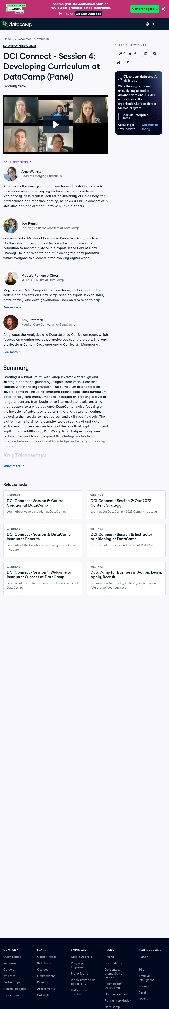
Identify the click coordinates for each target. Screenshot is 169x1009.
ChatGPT (144, 999)
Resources (24, 39)
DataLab (43, 995)
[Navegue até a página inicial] (17, 24)
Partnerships (11, 982)
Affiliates (9, 976)
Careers (8, 969)
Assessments (46, 988)
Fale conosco (12, 995)
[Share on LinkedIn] (145, 53)
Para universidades (118, 1000)
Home (8, 39)
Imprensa (9, 963)
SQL (141, 969)
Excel (142, 992)
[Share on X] (127, 62)
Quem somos (12, 956)
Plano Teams (79, 973)
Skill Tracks (45, 963)
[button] (56, 124)
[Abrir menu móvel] (163, 24)
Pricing (109, 956)
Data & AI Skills (81, 956)
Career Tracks (46, 956)
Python (143, 956)
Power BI (144, 986)
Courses (42, 969)
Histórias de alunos (118, 994)
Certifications (46, 976)
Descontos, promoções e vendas (113, 973)
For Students (113, 963)
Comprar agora (143, 9)
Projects (42, 982)
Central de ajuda (15, 988)
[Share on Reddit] (118, 62)
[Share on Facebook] (154, 53)
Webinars (43, 39)
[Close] (163, 9)
